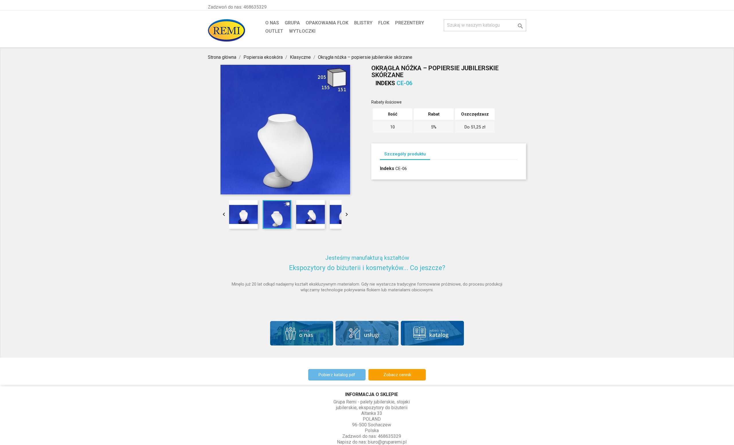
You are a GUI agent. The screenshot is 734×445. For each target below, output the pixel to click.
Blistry (363, 23)
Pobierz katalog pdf (337, 374)
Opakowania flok (327, 23)
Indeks (385, 83)
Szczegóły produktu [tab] (405, 154)
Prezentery (409, 23)
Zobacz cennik (397, 374)
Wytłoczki (302, 31)
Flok (383, 23)
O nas (272, 23)
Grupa (292, 23)
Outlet (274, 31)
